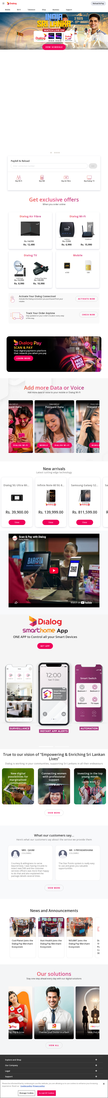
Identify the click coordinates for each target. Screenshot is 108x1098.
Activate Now (86, 299)
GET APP (45, 646)
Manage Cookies (26, 1093)
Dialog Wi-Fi (20, 445)
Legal (7, 1071)
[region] (54, 1089)
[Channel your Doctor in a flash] (54, 1012)
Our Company (11, 1065)
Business (56, 10)
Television (31, 10)
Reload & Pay (98, 3)
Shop (44, 10)
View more (54, 812)
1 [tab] (51, 152)
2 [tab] (53, 152)
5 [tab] (59, 152)
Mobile (7, 10)
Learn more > (18, 788)
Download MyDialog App (54, 43)
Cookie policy (26, 1086)
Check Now (88, 314)
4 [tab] (57, 152)
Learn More (23, 358)
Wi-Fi (19, 10)
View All (54, 1045)
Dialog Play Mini (41, 278)
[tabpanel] (54, 31)
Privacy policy (39, 1086)
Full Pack (19, 278)
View (17, 522)
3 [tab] (55, 152)
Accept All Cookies (46, 1093)
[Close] (104, 1084)
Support (69, 10)
